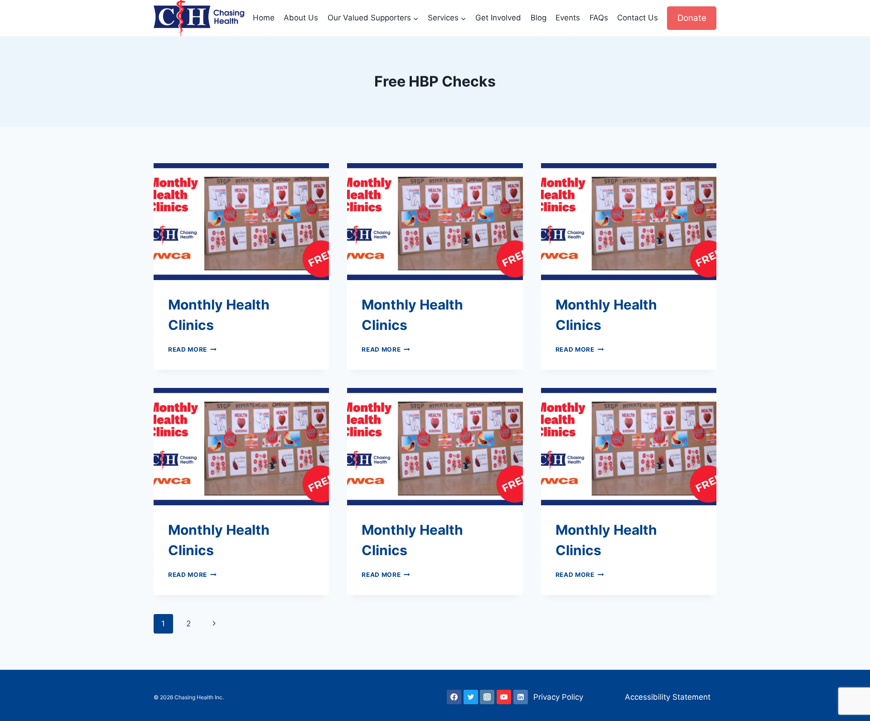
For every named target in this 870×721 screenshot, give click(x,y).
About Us (301, 17)
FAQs (599, 17)
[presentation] (241, 221)
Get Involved (498, 17)
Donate (691, 18)
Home (264, 17)
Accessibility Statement (667, 697)
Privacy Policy (558, 697)
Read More (192, 349)
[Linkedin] (520, 697)
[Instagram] (487, 697)
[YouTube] (504, 697)
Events (568, 17)
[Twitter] (471, 697)
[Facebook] (454, 697)
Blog (538, 17)
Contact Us (637, 17)
